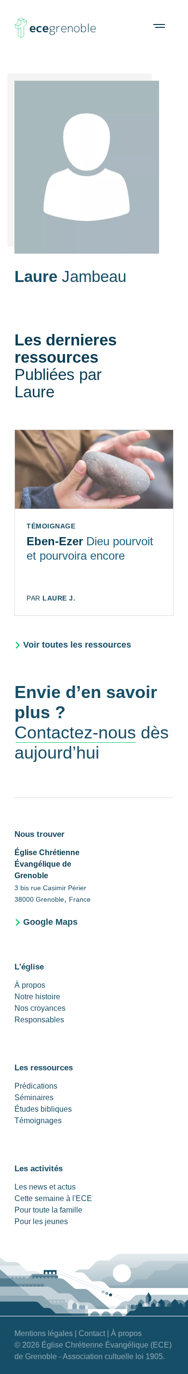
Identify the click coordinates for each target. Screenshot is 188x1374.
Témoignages (38, 1120)
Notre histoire (37, 997)
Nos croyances (40, 1008)
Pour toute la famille (48, 1210)
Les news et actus (45, 1187)
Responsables (39, 1020)
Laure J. (58, 598)
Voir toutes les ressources (77, 645)
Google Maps (50, 922)
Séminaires (34, 1097)
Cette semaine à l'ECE (53, 1198)
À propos (29, 985)
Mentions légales (43, 1333)
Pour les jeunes (41, 1221)
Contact (92, 1333)
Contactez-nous (75, 732)
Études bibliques (43, 1109)
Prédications (35, 1086)
